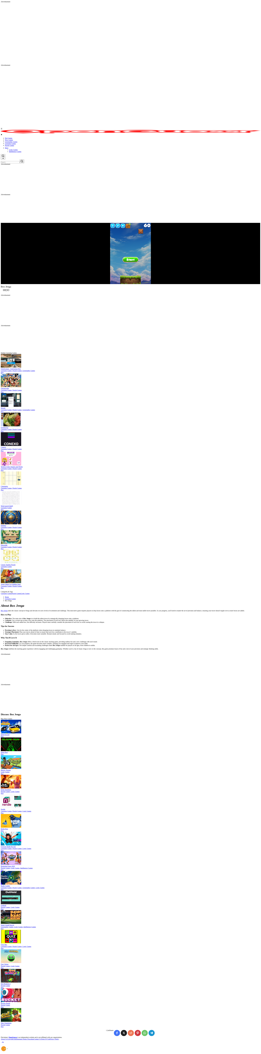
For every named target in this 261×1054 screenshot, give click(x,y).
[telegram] (152, 1033)
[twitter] (124, 1033)
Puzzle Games (9, 145)
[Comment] (4, 290)
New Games (9, 140)
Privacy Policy (54, 1039)
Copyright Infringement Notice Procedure (20, 1039)
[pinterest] (138, 1033)
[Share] (2, 290)
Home (7, 597)
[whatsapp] (145, 1033)
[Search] (22, 161)
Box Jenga (4, 611)
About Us (4, 1039)
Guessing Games (10, 143)
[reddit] (131, 1033)
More (6, 148)
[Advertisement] (9, 33)
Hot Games (8, 138)
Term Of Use (45, 1039)
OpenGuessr (13, 1037)
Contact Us (37, 1039)
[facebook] (117, 1033)
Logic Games (13, 150)
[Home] (130, 133)
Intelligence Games (15, 151)
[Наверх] (3, 1044)
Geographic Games (11, 142)
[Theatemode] (6, 290)
